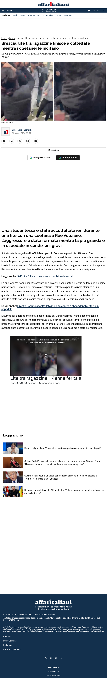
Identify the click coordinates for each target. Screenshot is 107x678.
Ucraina (49, 15)
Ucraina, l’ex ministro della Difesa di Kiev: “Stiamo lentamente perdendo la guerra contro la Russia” (64, 492)
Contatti (6, 636)
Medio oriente (19, 15)
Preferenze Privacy (53, 676)
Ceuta (58, 15)
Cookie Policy (53, 672)
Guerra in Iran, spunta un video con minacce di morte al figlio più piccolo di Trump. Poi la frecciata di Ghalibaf (61, 477)
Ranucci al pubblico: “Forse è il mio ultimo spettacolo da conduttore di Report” (62, 448)
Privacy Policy (53, 668)
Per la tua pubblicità (11, 649)
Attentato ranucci (35, 15)
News (12, 38)
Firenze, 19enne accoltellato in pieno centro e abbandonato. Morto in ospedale (50, 308)
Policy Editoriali (9, 641)
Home (4, 38)
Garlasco (67, 15)
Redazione (7, 645)
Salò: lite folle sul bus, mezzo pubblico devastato (45, 276)
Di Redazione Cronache (22, 130)
